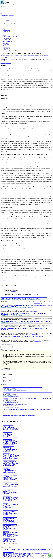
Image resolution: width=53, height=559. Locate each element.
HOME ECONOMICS (8, 477)
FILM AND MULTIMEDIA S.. (10, 461)
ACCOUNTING (6, 423)
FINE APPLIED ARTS (8, 462)
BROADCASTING (7, 439)
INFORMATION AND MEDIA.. (10, 481)
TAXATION (6, 531)
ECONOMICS (6, 451)
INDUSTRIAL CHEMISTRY (9, 479)
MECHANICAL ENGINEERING (10, 498)
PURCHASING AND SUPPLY (10, 517)
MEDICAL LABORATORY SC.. (10, 499)
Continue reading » (38, 303)
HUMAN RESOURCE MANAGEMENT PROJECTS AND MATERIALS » (15, 390)
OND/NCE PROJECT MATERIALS (11, 36)
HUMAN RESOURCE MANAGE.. (11, 478)
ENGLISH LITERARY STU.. (9, 457)
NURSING (5, 503)
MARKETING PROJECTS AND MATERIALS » (12, 407)
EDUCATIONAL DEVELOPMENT (11, 455)
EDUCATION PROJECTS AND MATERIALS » (12, 396)
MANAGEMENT (7, 491)
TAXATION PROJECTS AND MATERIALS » (11, 402)
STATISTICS (6, 529)
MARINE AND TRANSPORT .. (10, 492)
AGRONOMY (6, 430)
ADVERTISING (6, 426)
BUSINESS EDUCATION (9, 442)
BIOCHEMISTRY (7, 435)
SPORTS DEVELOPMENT (9, 528)
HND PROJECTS (7, 38)
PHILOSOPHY (6, 505)
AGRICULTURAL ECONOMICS (10, 428)
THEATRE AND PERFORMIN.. (10, 532)
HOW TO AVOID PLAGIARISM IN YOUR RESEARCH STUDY (18, 556)
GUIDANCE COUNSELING (9, 472)
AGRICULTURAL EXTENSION (10, 429)
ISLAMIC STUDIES (7, 485)
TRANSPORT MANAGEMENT (10, 535)
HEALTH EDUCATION (8, 474)
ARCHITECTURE (7, 432)
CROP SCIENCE (7, 448)
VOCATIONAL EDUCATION (10, 539)
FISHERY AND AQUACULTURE (11, 463)
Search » (2, 349)
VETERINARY (6, 538)
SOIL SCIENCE (6, 527)
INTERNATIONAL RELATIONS (10, 484)
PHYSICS (5, 506)
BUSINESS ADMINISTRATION (10, 441)
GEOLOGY (5, 471)
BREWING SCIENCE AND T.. (10, 437)
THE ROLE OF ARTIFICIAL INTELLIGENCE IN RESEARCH (18, 555)
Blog (4, 28)
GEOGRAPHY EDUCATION (9, 470)
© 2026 (19, 557)
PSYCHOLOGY (6, 512)
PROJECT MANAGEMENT (9, 511)
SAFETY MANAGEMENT (9, 521)
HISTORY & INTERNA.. (9, 476)
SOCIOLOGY (6, 526)
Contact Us (5, 32)
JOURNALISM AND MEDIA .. (10, 486)
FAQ (6, 8)
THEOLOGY (6, 533)
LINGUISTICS (6, 490)
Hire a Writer (5, 25)
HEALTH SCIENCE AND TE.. (10, 475)
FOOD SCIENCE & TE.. (8, 465)
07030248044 (4, 6)
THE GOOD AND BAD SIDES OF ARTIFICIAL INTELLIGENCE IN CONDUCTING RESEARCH (26, 553)
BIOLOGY (5, 436)
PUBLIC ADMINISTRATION (10, 513)
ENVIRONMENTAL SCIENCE (10, 458)
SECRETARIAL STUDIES (9, 522)
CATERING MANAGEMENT (10, 443)
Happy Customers (6, 31)
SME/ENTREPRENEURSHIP (10, 525)
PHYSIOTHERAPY (7, 507)
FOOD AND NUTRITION (9, 464)
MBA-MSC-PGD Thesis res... (9, 541)
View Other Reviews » (5, 369)
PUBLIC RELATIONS (8, 515)
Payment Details (6, 30)
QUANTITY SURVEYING (9, 518)
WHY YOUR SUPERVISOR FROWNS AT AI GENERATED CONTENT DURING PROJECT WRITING (27, 549)
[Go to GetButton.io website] (50, 557)
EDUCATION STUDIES (8, 454)
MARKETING (6, 493)
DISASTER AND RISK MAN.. (10, 450)
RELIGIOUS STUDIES (8, 520)
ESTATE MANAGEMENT (9, 460)
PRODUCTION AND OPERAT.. (10, 510)
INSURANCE (6, 483)
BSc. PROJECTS (6, 39)
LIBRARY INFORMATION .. (10, 489)
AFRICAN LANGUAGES (9, 427)
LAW (4, 487)
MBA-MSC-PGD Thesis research (10, 41)
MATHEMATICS (7, 496)
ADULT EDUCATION (8, 425)
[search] (15, 23)
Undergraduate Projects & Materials (8, 15)
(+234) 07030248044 (10, 292)
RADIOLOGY (6, 519)
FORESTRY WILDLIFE (8, 467)
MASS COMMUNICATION (9, 494)
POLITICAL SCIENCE (8, 508)
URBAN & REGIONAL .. (9, 536)
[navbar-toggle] (1, 13)
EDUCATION (6, 453)
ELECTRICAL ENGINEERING (10, 456)
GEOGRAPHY (6, 469)
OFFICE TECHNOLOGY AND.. (10, 504)
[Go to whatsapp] (50, 555)
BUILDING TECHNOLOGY (9, 440)
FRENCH (5, 468)
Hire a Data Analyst (7, 26)
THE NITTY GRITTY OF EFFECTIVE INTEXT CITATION (17, 554)
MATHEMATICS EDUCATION (10, 497)
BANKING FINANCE (8, 434)
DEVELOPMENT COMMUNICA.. (11, 449)
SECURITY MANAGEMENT (10, 524)
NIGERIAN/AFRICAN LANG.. (10, 501)
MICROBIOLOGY (7, 500)
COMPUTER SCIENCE (8, 446)
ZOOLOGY (5, 540)
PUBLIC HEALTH (7, 514)
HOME (4, 35)
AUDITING (5, 433)
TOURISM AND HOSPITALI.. (10, 534)
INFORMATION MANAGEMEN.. (11, 482)
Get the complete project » (6, 63)
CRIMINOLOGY (7, 447)
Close (7, 20)
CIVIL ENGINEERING (8, 444)
